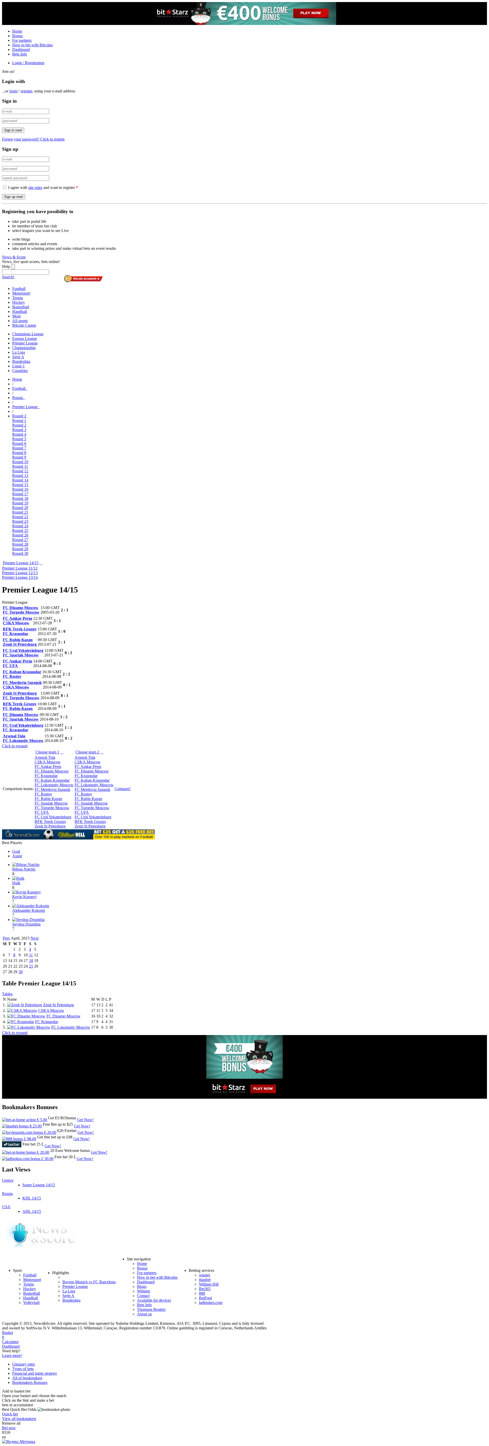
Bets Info (19, 54)
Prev (6, 938)
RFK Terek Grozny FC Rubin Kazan (20, 706)
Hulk (16, 883)
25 (31, 966)
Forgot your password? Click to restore (33, 139)
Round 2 (19, 416)
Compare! (123, 789)
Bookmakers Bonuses (29, 1382)
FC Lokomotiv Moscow (70, 1027)
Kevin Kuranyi (24, 896)
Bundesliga (71, 1300)
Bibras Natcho (23, 869)
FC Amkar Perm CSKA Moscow (17, 620)
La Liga (68, 1291)
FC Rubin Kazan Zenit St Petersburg (20, 642)
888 (202, 1293)
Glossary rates (23, 1364)
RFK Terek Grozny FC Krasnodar (20, 631)
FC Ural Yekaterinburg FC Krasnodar (23, 727)
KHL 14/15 (31, 1198)
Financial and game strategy (34, 1373)
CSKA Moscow (51, 1010)
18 (31, 960)
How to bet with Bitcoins (32, 45)
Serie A (68, 1295)
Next (34, 938)
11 (31, 955)
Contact (143, 1295)
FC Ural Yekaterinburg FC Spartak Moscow (23, 652)
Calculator (10, 1342)
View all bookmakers (19, 1418)
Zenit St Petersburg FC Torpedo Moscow (21, 695)
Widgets (143, 1291)
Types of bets (23, 1369)
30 (21, 972)
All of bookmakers (27, 1378)
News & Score (14, 257)
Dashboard (21, 49)
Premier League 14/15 (20, 563)
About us (144, 1314)
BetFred (205, 1298)
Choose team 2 (87, 752)
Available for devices (154, 1300)
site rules (35, 187)
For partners (22, 40)
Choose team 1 (47, 752)
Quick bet (10, 1414)
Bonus (17, 36)
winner (204, 1275)
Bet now (9, 1428)
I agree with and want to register (43, 187)
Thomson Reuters (151, 1309)
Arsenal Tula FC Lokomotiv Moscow (23, 738)
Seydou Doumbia (26, 924)
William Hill (209, 1284)
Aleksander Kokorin (28, 910)
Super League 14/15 (38, 1185)
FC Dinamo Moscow (63, 1016)
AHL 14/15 (31, 1211)
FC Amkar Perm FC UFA (17, 663)
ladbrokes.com (210, 1302)
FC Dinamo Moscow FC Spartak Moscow (21, 716)
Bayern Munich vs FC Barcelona (89, 1282)
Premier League (75, 1286)
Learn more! (12, 1355)
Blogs (141, 1286)
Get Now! (85, 1120)
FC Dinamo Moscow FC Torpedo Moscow (21, 609)
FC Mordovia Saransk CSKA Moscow (22, 684)
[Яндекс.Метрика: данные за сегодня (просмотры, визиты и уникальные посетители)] (18, 1441)
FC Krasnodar (46, 1022)
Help (6, 266)
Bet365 (205, 1289)
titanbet (205, 1279)
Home (17, 31)
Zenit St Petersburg (58, 1005)
